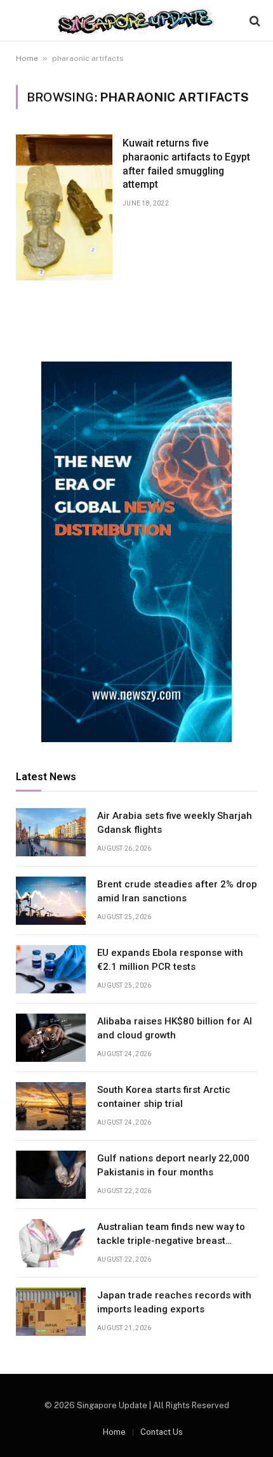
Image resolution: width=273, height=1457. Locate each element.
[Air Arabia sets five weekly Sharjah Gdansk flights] (51, 832)
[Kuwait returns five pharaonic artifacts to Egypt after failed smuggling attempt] (64, 207)
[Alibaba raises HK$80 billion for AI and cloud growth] (51, 1038)
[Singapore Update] (136, 20)
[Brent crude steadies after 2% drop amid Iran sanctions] (51, 901)
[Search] (253, 20)
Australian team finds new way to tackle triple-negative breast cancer (171, 1240)
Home (27, 58)
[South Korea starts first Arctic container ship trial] (51, 1106)
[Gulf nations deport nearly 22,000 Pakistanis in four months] (51, 1175)
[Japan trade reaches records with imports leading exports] (51, 1312)
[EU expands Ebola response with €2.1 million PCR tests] (51, 969)
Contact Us (161, 1432)
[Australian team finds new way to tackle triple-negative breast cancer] (51, 1243)
